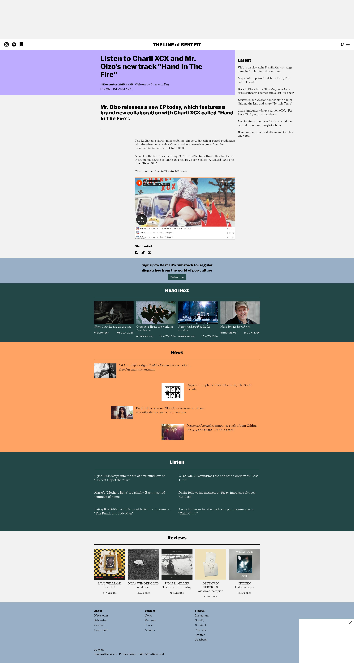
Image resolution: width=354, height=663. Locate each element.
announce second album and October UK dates (265, 134)
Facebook (201, 640)
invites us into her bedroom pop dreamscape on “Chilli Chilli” (216, 511)
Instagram (202, 616)
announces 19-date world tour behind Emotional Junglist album (265, 123)
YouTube (201, 630)
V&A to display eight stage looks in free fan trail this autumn (265, 69)
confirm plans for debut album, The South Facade (264, 80)
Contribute (101, 630)
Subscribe (177, 277)
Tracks (149, 625)
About (98, 610)
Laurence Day (160, 85)
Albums (150, 630)
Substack (201, 625)
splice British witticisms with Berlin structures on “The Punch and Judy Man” (132, 511)
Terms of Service (104, 654)
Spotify (199, 620)
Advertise (100, 620)
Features (101, 332)
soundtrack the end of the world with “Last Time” (218, 478)
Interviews (145, 336)
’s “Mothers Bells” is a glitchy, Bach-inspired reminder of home (129, 495)
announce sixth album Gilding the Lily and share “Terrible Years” (265, 102)
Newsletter (101, 616)
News (105, 88)
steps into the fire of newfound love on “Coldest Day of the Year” (130, 478)
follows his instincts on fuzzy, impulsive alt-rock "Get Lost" (216, 495)
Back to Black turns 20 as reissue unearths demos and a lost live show (266, 91)
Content (150, 610)
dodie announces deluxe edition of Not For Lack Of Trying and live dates (265, 112)
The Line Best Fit (177, 44)
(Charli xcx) (123, 89)
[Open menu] (348, 44)
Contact (99, 625)
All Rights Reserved (152, 654)
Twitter (200, 635)
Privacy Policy (127, 654)
